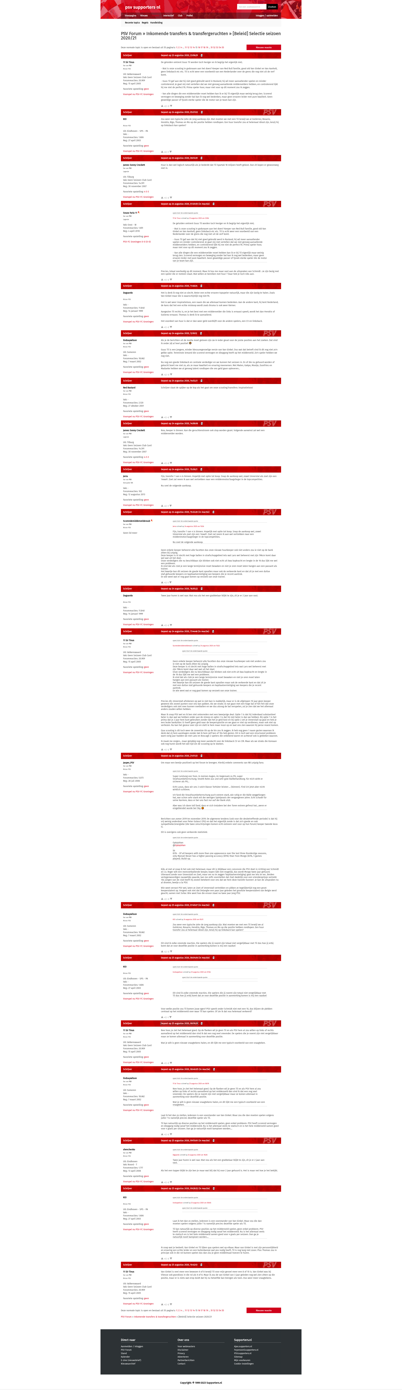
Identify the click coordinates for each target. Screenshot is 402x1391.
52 (214, 47)
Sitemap (238, 1357)
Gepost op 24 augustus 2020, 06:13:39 (179, 158)
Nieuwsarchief (128, 1363)
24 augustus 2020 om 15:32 (210, 646)
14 (194, 47)
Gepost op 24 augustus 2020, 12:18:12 (179, 333)
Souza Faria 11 (130, 213)
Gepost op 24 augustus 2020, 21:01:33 (179, 755)
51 (212, 47)
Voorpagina (130, 15)
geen (146, 89)
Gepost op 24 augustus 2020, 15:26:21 (179, 469)
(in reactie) (204, 204)
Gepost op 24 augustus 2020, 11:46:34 (179, 286)
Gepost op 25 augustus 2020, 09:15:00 (179, 1140)
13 (191, 47)
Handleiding (156, 22)
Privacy (181, 1353)
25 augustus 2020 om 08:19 (199, 1084)
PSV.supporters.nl (242, 1353)
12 (188, 47)
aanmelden (272, 15)
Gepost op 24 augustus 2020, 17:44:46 (179, 631)
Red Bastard (129, 387)
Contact (181, 1363)
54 (220, 47)
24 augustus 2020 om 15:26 (194, 526)
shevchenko (129, 1149)
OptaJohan (180, 845)
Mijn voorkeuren (242, 1360)
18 (204, 47)
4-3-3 (146, 191)
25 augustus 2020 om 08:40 (201, 1203)
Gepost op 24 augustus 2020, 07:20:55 (179, 204)
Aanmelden (126, 1346)
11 (186, 47)
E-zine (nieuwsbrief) (131, 1360)
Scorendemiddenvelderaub (136, 521)
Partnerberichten (186, 1360)
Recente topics (132, 22)
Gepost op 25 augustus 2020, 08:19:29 (179, 1023)
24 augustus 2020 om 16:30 (197, 1155)
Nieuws (144, 15)
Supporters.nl (243, 1340)
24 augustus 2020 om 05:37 (193, 919)
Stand (124, 1353)
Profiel (189, 15)
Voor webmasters (186, 1346)
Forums (155, 15)
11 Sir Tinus (128, 62)
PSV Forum (131, 33)
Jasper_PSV (128, 762)
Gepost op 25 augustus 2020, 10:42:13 (179, 1264)
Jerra (125, 476)
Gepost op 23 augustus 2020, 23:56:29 (179, 55)
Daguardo (128, 292)
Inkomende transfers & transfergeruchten (187, 33)
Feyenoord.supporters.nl (246, 1350)
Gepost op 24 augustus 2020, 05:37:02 (179, 112)
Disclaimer (183, 1350)
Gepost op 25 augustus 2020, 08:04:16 (179, 957)
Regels (145, 22)
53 (217, 47)
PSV (130, 66)
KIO (125, 119)
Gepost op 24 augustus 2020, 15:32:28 (179, 512)
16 (199, 47)
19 (207, 47)
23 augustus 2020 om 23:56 (199, 218)
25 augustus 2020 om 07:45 (200, 972)
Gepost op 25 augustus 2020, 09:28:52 (179, 1188)
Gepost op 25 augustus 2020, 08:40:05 (179, 1069)
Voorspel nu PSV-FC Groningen (138, 94)
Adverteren (183, 1357)
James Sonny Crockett (134, 165)
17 (202, 47)
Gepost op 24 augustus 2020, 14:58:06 (179, 423)
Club (180, 15)
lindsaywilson (130, 340)
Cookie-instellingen (244, 1363)
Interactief (168, 15)
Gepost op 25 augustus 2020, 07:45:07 (179, 905)
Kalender (125, 1357)
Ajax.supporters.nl (243, 1346)
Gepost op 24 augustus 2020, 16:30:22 (179, 588)
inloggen (260, 15)
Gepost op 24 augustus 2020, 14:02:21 (179, 380)
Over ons (183, 1340)
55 (223, 47)
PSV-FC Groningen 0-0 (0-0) (137, 241)
